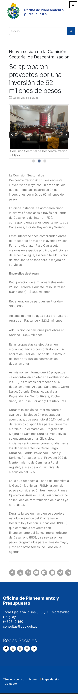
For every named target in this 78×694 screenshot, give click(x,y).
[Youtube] (20, 649)
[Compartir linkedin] (66, 572)
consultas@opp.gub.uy (20, 626)
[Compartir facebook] (10, 572)
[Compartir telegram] (58, 572)
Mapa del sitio (51, 679)
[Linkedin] (34, 649)
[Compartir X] (18, 572)
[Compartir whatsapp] (26, 572)
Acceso (33, 679)
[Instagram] (27, 649)
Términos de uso (13, 679)
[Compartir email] (34, 572)
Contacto (11, 683)
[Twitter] (13, 649)
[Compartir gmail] (42, 572)
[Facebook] (6, 649)
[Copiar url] (50, 572)
